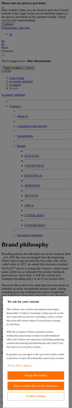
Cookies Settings (36, 396)
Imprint (27, 365)
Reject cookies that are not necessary (36, 385)
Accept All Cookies (36, 375)
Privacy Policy (15, 365)
